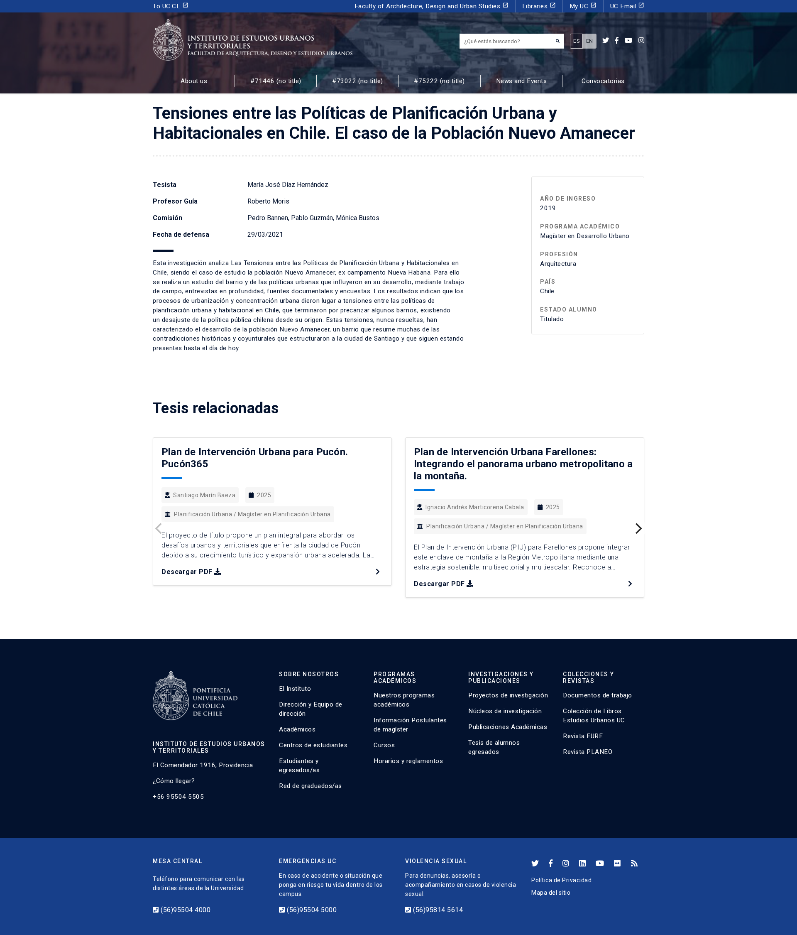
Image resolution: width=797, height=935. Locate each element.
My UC (583, 6)
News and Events (521, 81)
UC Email (627, 6)
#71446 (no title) (275, 81)
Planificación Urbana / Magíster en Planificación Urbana (252, 514)
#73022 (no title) (357, 81)
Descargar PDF (187, 572)
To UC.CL (170, 6)
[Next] (637, 528)
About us (194, 81)
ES (576, 41)
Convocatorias (603, 81)
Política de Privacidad (561, 880)
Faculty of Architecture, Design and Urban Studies (431, 6)
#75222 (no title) (439, 81)
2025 (264, 495)
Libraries (539, 6)
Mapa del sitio (550, 892)
